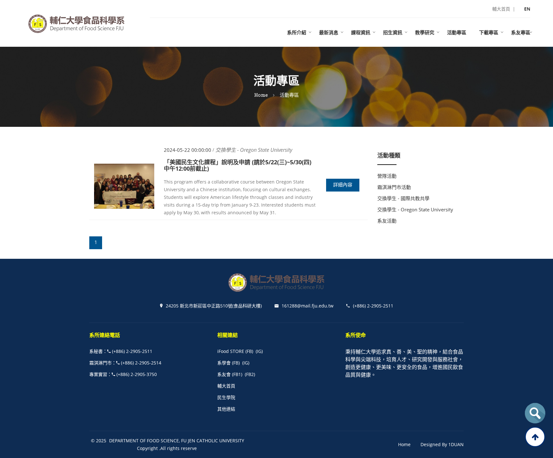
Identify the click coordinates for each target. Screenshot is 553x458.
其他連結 (226, 409)
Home (261, 95)
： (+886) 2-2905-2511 (120, 351)
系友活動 (387, 220)
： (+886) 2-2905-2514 (125, 363)
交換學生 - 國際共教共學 (403, 198)
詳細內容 (342, 185)
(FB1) (237, 374)
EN (527, 9)
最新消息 (328, 32)
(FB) (249, 351)
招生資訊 (392, 32)
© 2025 (98, 441)
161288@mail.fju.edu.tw (307, 306)
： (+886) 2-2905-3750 (123, 374)
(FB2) (250, 374)
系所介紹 (296, 32)
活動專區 (456, 32)
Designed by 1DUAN (442, 444)
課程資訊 (360, 32)
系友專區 (520, 32)
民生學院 (226, 397)
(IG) (259, 351)
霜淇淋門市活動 (394, 187)
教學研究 (424, 32)
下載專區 (488, 32)
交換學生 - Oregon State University (415, 209)
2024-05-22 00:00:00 (187, 150)
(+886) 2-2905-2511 (373, 306)
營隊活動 (387, 176)
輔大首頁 (226, 386)
